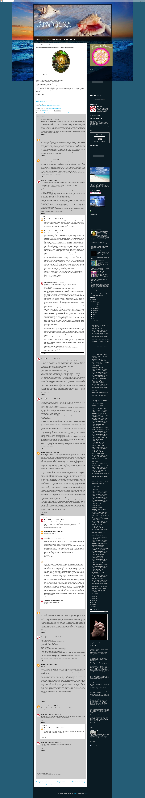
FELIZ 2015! (95, 593)
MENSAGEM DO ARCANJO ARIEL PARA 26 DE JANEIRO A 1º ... (100, 334)
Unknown (43, 139)
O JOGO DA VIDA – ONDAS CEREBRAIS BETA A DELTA (99, 360)
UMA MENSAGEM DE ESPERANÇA (100, 515)
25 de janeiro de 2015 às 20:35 (52, 139)
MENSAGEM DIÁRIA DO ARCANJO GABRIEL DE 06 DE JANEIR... (100, 541)
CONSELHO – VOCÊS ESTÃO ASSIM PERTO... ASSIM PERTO (100, 363)
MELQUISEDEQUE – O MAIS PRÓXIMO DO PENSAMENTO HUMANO (99, 537)
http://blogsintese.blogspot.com (54, 108)
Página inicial (61, 782)
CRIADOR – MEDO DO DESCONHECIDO (97, 570)
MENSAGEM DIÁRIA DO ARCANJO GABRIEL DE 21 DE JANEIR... (100, 408)
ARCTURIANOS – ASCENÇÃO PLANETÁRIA (99, 350)
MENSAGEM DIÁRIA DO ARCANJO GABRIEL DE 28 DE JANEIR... (100, 345)
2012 (92, 600)
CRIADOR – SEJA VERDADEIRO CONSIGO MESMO (99, 396)
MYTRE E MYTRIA (69, 39)
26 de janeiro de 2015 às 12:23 (56, 218)
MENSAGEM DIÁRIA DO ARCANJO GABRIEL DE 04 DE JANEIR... (100, 560)
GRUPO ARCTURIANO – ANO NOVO (100, 564)
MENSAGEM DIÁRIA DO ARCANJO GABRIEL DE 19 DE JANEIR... (100, 422)
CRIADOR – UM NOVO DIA (98, 554)
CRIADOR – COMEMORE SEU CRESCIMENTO (99, 471)
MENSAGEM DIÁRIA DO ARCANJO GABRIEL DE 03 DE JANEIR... (100, 567)
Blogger (86, 793)
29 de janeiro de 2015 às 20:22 (57, 519)
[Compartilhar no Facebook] (59, 110)
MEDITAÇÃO (95, 461)
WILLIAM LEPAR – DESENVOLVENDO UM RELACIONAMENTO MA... (98, 381)
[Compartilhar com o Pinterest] (60, 110)
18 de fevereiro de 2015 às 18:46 (53, 636)
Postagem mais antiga (79, 782)
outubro (94, 306)
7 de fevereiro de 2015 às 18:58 (56, 531)
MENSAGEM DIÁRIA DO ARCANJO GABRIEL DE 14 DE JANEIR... (100, 468)
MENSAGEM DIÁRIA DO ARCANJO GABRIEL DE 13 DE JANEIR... (100, 477)
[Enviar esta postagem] (52, 110)
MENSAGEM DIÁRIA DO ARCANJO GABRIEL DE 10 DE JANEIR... (100, 498)
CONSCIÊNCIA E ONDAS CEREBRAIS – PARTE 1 (98, 557)
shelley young (70, 112)
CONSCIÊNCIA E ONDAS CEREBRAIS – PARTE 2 (98, 546)
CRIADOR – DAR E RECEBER (99, 480)
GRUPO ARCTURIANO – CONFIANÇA (100, 427)
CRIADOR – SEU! (96, 390)
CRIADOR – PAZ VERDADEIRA (99, 578)
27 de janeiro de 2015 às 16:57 (53, 358)
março (94, 320)
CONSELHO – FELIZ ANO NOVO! (99, 586)
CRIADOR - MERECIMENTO (98, 562)
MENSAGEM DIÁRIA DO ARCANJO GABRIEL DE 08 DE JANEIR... (100, 522)
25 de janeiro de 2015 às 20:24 (52, 119)
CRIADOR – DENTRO (97, 365)
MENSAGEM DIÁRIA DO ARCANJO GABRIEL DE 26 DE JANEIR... (100, 370)
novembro (95, 304)
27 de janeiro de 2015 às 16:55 (57, 282)
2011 (92, 602)
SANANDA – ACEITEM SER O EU (100, 465)
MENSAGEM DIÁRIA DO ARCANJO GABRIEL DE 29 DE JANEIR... (100, 337)
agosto (94, 310)
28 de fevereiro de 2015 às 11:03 (53, 714)
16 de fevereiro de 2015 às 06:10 (57, 600)
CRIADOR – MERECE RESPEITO (99, 543)
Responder (43, 134)
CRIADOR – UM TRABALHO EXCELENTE (98, 440)
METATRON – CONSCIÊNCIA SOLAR (100, 429)
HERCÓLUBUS (100, 251)
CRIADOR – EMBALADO (97, 367)
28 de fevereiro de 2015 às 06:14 (52, 705)
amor (43, 112)
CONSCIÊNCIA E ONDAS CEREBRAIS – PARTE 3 (98, 527)
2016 (92, 299)
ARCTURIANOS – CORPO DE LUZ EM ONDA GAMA (100, 326)
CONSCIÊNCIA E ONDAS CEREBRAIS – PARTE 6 (98, 403)
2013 (92, 598)
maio (94, 316)
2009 (92, 606)
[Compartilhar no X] (58, 110)
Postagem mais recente (43, 782)
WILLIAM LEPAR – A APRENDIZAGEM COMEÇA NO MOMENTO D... (100, 518)
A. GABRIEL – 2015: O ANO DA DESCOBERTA (99, 573)
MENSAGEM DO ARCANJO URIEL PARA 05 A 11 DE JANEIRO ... (100, 549)
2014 (92, 596)
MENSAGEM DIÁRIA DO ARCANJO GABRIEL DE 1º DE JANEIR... (100, 581)
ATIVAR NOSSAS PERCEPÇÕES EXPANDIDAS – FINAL (102, 273)
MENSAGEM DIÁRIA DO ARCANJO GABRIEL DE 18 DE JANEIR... (100, 432)
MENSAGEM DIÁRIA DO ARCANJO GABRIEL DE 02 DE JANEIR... (100, 576)
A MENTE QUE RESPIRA (98, 453)
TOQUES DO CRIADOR (54, 39)
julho (94, 312)
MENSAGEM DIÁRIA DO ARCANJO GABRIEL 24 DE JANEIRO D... (100, 376)
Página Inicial (40, 39)
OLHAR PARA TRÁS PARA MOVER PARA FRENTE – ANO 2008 (100, 416)
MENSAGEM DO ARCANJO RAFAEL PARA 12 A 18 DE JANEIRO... (100, 474)
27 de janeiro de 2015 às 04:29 (56, 230)
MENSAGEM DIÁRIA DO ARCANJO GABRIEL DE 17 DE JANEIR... (100, 435)
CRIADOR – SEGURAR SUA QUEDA (100, 340)
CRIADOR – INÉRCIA (97, 524)
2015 (92, 301)
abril (94, 318)
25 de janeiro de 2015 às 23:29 (53, 180)
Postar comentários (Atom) (46, 784)
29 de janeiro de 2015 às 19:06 (52, 452)
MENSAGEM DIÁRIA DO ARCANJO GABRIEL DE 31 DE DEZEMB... (100, 584)
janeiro (94, 324)
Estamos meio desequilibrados (98, 242)
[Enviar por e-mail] (55, 110)
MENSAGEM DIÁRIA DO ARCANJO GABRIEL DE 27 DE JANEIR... (100, 354)
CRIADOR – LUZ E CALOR (98, 445)
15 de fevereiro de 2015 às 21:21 (56, 561)
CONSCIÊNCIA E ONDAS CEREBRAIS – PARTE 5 (98, 443)
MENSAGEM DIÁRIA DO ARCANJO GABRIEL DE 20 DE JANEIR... (100, 411)
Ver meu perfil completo (95, 115)
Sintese (42, 180)
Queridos (93, 282)
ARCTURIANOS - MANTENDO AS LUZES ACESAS (102, 262)
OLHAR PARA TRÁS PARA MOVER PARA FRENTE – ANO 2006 (100, 513)
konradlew (75, 793)
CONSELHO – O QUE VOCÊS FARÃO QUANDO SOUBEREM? (100, 393)
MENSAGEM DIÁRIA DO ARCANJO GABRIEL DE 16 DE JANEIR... (100, 448)
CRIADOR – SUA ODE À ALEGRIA (100, 413)
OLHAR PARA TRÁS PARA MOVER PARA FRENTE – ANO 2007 (100, 419)
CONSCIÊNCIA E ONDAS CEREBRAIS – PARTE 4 (98, 451)
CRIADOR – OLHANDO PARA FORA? (100, 437)
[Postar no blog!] (56, 110)
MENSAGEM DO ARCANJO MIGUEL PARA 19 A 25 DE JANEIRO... (100, 399)
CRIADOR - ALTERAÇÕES (98, 507)
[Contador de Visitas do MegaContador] (95, 211)
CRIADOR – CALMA (96, 503)
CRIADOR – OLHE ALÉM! (98, 328)
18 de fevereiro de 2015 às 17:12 (52, 612)
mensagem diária (62, 112)
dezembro (95, 302)
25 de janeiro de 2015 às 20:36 (52, 159)
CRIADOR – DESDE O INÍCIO (99, 588)
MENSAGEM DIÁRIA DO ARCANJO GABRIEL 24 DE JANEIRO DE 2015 (102, 232)
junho (94, 314)
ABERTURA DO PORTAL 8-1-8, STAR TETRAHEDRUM (100, 342)
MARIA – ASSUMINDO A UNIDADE (100, 482)
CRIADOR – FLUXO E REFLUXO (99, 378)
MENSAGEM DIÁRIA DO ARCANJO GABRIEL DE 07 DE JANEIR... (100, 530)
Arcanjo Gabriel (47, 112)
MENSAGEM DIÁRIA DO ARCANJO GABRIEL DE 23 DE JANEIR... (100, 385)
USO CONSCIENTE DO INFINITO (99, 463)
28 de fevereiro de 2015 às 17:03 (53, 742)
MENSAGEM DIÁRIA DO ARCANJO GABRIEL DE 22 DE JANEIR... (100, 388)
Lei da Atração (55, 112)
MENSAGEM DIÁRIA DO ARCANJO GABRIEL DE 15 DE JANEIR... (100, 456)
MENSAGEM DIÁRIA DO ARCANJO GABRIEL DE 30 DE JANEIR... (100, 331)
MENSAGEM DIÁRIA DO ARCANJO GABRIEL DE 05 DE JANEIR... (100, 552)
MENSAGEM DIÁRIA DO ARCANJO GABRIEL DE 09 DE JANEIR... (100, 501)
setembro (95, 308)
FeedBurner (102, 141)
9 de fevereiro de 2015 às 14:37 (57, 538)
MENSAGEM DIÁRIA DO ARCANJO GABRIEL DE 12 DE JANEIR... (100, 492)
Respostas (44, 216)
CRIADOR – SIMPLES (97, 348)
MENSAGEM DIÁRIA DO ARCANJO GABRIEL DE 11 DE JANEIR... (100, 495)
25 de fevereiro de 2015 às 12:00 (52, 664)
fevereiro (95, 322)
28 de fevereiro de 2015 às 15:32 (56, 727)
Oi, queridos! (94, 290)
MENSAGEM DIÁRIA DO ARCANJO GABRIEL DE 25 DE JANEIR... (100, 373)
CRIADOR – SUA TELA (97, 405)
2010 (92, 604)
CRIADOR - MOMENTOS (97, 505)
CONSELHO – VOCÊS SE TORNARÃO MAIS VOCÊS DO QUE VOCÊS (99, 485)
